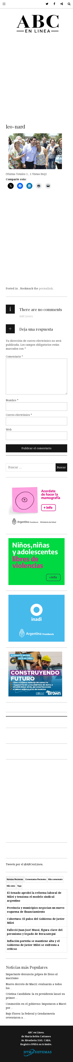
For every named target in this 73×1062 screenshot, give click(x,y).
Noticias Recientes (15, 879)
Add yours (26, 316)
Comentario (14, 356)
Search (67, 4)
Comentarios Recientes (35, 879)
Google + (60, 4)
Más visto (11, 886)
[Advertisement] (36, 77)
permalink (46, 288)
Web (9, 429)
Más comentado (55, 879)
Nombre (12, 400)
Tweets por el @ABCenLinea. (24, 864)
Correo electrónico (19, 414)
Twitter (45, 4)
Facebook (53, 4)
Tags (19, 886)
